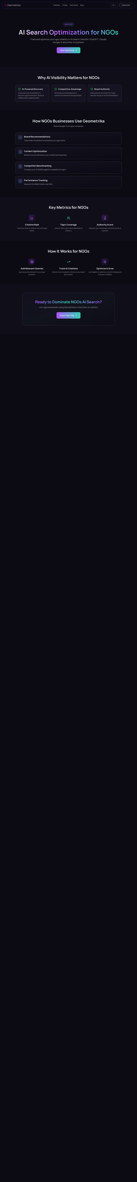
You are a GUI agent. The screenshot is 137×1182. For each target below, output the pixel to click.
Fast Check (74, 5)
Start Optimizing (67, 50)
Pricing (65, 5)
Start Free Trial (67, 315)
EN (113, 5)
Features (57, 5)
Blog (82, 5)
